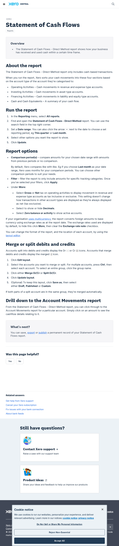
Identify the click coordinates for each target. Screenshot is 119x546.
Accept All (59, 540)
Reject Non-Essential (59, 532)
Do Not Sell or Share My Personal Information (59, 524)
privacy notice (86, 518)
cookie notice (70, 518)
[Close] (102, 509)
